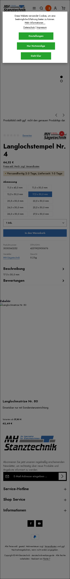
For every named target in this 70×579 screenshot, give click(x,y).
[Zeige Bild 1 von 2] (61, 77)
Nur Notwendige (36, 46)
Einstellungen (36, 36)
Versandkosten (51, 546)
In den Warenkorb (35, 233)
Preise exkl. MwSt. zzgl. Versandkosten (21, 166)
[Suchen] (41, 8)
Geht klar (36, 55)
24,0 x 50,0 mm (15, 207)
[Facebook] (31, 523)
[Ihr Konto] (55, 8)
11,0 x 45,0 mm (15, 187)
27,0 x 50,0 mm (41, 214)
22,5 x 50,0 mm (41, 201)
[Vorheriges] (56, 115)
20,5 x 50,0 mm (15, 201)
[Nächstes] (63, 115)
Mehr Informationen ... (35, 22)
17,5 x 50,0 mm (40, 194)
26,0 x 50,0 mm (15, 214)
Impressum (42, 27)
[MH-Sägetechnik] (55, 135)
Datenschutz (29, 27)
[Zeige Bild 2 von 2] (61, 81)
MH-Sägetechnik (11, 257)
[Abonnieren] (62, 476)
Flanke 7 (46, 558)
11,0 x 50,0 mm (40, 187)
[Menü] (34, 8)
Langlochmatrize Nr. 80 (20, 401)
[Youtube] (39, 523)
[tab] (34, 271)
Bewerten (27, 135)
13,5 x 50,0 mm (15, 194)
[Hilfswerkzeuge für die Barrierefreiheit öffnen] (49, 8)
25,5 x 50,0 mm (41, 207)
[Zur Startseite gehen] (14, 8)
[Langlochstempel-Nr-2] (35, 76)
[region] (35, 363)
